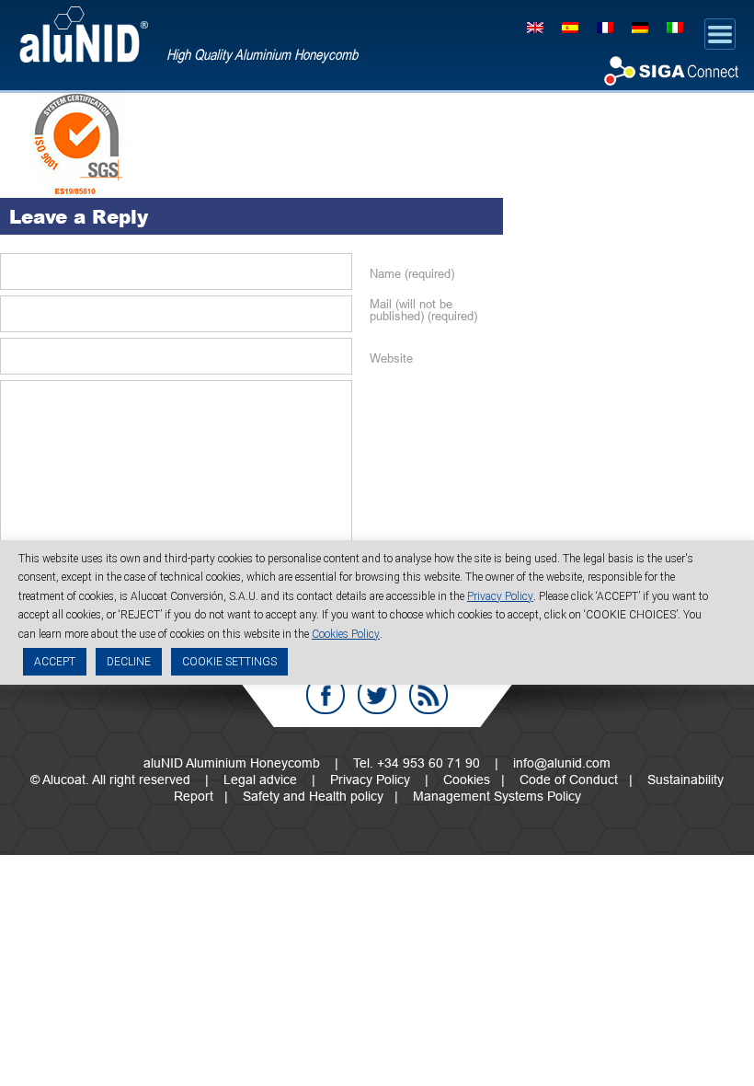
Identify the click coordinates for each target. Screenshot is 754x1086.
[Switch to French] (605, 26)
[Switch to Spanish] (570, 26)
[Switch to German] (640, 26)
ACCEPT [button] (54, 661)
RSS (428, 695)
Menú (720, 34)
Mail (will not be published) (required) (423, 310)
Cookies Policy (346, 634)
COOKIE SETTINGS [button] (229, 661)
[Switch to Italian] (674, 26)
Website (391, 358)
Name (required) (412, 274)
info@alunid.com (562, 763)
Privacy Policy (370, 779)
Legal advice (260, 779)
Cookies (466, 779)
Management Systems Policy (497, 796)
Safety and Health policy (313, 796)
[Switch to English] (535, 26)
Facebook (325, 695)
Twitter (377, 695)
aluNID (83, 34)
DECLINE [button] (129, 661)
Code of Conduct (569, 779)
